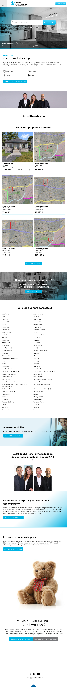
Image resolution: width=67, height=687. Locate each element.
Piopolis (5, 363)
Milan (36, 356)
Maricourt (37, 353)
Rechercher (48, 22)
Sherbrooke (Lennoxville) (10, 389)
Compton (5, 329)
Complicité (33, 71)
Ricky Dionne (48, 479)
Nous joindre (61, 3)
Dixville (5, 335)
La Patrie (5, 345)
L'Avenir (37, 343)
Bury (4, 324)
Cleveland (5, 327)
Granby (37, 340)
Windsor (5, 410)
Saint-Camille (7, 369)
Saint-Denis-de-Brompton (10, 371)
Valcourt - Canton (8, 402)
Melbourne (6, 356)
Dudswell (5, 337)
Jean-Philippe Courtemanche (38, 478)
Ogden (5, 361)
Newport (37, 358)
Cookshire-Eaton (39, 329)
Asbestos (5, 314)
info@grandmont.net (34, 678)
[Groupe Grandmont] (19, 3)
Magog (5, 353)
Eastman (5, 340)
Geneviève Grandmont (28, 478)
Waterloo (37, 404)
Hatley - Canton (7, 343)
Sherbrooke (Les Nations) (42, 389)
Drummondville (39, 335)
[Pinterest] (37, 682)
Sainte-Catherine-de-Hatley (11, 382)
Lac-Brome (38, 345)
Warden (5, 404)
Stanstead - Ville (39, 391)
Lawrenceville (7, 350)
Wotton (37, 410)
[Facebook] (30, 682)
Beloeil (36, 316)
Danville (37, 332)
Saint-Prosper (7, 377)
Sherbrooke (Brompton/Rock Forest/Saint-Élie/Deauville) (15, 385)
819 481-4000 (34, 674)
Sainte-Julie (38, 382)
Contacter (19, 488)
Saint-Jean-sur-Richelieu (10, 374)
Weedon (37, 407)
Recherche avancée (33, 27)
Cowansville (6, 332)
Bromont (5, 322)
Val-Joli (5, 399)
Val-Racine (38, 399)
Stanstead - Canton (8, 391)
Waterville (5, 407)
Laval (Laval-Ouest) (40, 348)
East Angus (38, 337)
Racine (36, 363)
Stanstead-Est (7, 394)
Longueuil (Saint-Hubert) (42, 350)
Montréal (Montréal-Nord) (10, 358)
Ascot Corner (38, 314)
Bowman (37, 319)
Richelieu (5, 366)
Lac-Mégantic (7, 348)
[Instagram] (33, 682)
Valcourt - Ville (39, 402)
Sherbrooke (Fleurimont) (42, 384)
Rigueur (32, 75)
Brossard (37, 322)
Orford (36, 361)
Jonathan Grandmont (19, 479)
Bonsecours (6, 319)
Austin (4, 316)
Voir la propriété (60, 46)
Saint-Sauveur (7, 379)
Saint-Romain (38, 377)
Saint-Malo (38, 374)
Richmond (37, 366)
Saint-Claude (38, 369)
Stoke (36, 394)
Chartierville (38, 324)
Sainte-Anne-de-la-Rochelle (43, 379)
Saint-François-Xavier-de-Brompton (45, 371)
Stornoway (6, 397)
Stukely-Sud (38, 397)
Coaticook (37, 327)
